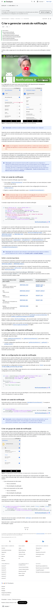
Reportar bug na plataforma (41, 565)
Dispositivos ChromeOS (40, 552)
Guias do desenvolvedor (24, 569)
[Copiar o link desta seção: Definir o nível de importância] (20, 258)
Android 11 (4, 578)
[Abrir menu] (2, 1)
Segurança (4, 552)
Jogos (20, 548)
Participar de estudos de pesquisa (43, 572)
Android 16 (4, 568)
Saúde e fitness (22, 552)
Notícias (3, 556)
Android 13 (4, 574)
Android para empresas (6, 550)
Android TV (38, 556)
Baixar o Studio (22, 573)
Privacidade (21, 556)
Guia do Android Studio (23, 567)
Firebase (3, 590)
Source (3, 554)
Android (3, 548)
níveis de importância (6, 235)
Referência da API (22, 571)
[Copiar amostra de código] (50, 206)
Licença (9, 599)
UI (17, 5)
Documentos (26, 18)
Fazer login (48, 1)
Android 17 (4, 565)
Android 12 (4, 576)
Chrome (3, 588)
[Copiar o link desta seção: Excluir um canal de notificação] (25, 400)
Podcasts (3, 560)
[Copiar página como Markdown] (7, 27)
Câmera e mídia (22, 554)
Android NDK (21, 575)
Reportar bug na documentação (42, 568)
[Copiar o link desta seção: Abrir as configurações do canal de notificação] (37, 355)
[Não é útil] (50, 19)
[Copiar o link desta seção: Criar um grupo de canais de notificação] (32, 429)
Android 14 (4, 572)
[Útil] (49, 19)
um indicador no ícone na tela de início (38, 315)
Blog (2, 558)
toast (43, 164)
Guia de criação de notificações (20, 324)
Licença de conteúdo (40, 533)
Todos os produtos (6, 594)
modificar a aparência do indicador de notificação (22, 316)
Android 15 (4, 570)
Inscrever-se (22, 602)
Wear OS (38, 550)
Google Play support (40, 570)
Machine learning (22, 550)
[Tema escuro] (49, 206)
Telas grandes (38, 548)
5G (19, 558)
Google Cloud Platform (6, 592)
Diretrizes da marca (16, 599)
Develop (4, 5)
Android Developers (5, 18)
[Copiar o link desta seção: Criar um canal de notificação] (24, 177)
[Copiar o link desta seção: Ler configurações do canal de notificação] (34, 330)
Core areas (11, 5)
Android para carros (40, 554)
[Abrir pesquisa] (32, 1)
